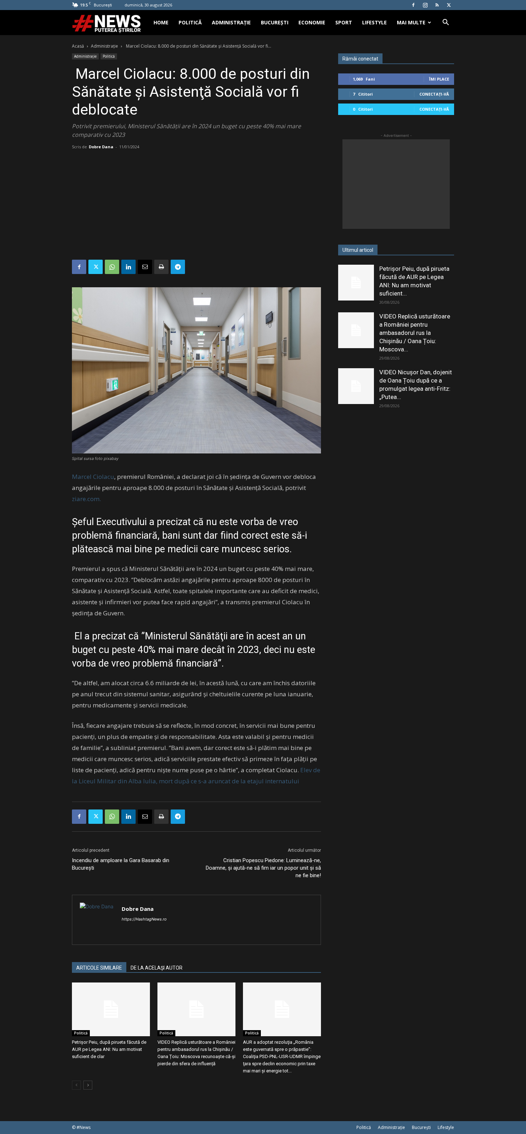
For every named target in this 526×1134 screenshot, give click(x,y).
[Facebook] (413, 5)
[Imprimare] (161, 267)
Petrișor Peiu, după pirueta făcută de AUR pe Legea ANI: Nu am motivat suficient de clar (109, 1049)
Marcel (82, 476)
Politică (190, 22)
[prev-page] (76, 1085)
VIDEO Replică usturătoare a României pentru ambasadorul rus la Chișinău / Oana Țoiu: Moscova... (414, 333)
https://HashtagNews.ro (144, 919)
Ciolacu (103, 476)
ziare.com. (86, 499)
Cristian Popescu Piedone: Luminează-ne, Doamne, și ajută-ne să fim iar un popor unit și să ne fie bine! (263, 868)
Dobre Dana (101, 146)
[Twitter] (448, 5)
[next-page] (87, 1085)
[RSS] (437, 5)
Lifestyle (374, 22)
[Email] (145, 267)
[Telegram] (178, 267)
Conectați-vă (434, 94)
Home (161, 22)
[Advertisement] (196, 206)
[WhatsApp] (112, 267)
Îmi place (439, 79)
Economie (311, 22)
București (274, 22)
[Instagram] (425, 5)
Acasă (78, 46)
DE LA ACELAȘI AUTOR (156, 968)
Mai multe (411, 22)
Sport (343, 22)
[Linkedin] (128, 267)
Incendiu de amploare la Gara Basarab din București (120, 864)
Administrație (231, 22)
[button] (445, 23)
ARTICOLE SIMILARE (99, 968)
